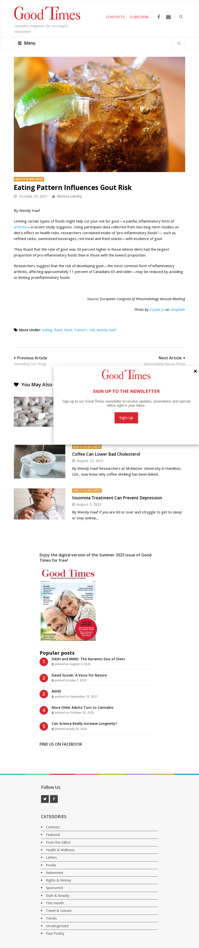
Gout (68, 329)
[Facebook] (158, 17)
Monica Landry (69, 196)
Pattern (80, 329)
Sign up (126, 417)
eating (47, 329)
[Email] (168, 17)
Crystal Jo (156, 309)
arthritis (20, 226)
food (58, 329)
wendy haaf (106, 329)
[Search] (179, 43)
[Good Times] (47, 18)
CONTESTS (115, 16)
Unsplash (177, 309)
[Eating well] (99, 114)
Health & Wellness (29, 179)
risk (92, 329)
